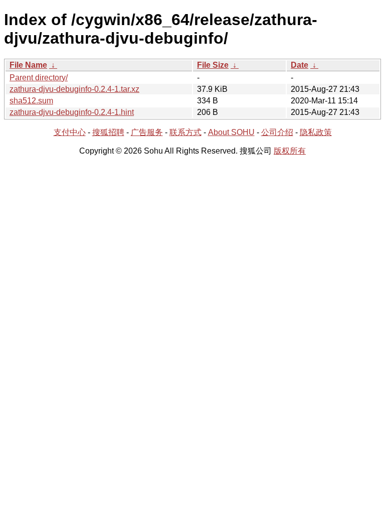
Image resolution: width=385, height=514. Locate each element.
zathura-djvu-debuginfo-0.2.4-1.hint (72, 112)
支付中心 (70, 132)
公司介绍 (277, 132)
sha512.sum (31, 100)
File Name (28, 65)
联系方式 (185, 132)
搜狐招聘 (108, 132)
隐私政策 (316, 132)
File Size (213, 65)
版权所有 (290, 151)
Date (299, 65)
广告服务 (147, 132)
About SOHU (231, 132)
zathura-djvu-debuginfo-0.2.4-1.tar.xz (74, 89)
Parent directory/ (39, 77)
